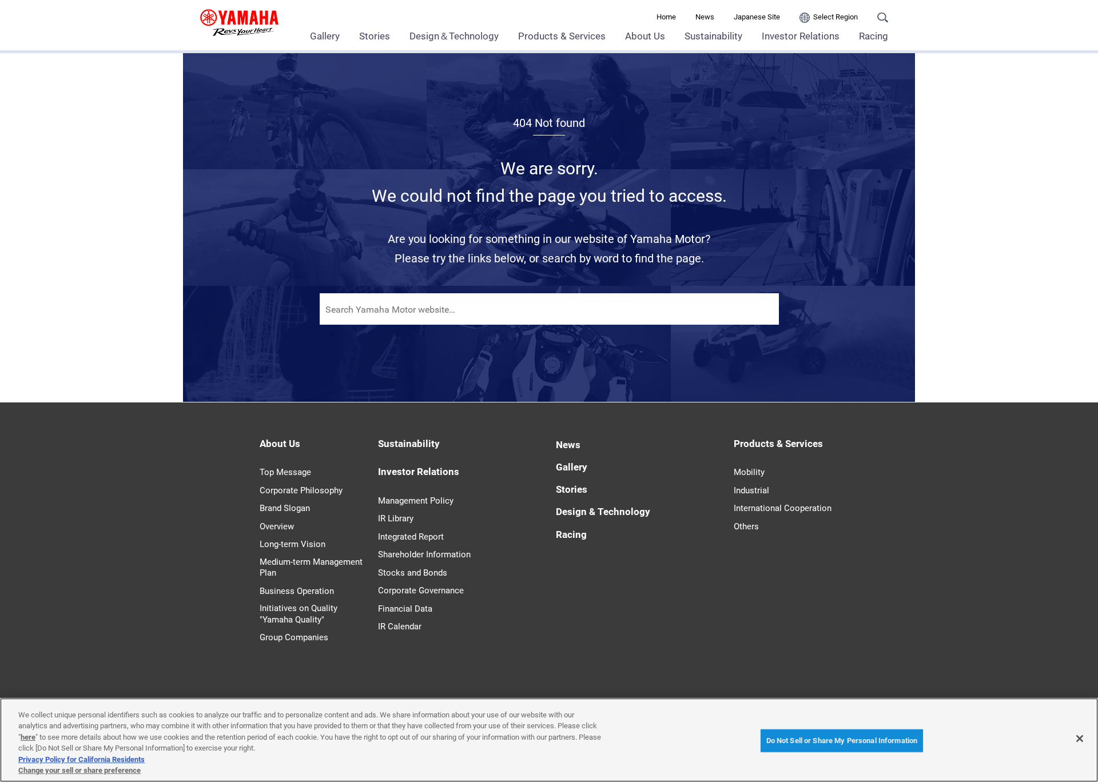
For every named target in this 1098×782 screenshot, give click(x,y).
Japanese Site (757, 17)
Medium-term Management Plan (311, 567)
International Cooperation (783, 508)
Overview (277, 526)
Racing (873, 36)
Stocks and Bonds (412, 573)
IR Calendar (399, 626)
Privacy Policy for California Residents (81, 759)
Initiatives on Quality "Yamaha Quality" (298, 614)
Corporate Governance (421, 590)
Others (746, 526)
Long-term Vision (292, 544)
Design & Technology (603, 511)
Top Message (285, 472)
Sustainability (713, 36)
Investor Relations (801, 36)
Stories (374, 36)
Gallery (325, 36)
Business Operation (297, 591)
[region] (549, 740)
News (704, 17)
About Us (645, 36)
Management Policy (415, 501)
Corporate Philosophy (301, 490)
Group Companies (294, 637)
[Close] (1079, 738)
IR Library (395, 518)
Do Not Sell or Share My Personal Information (842, 740)
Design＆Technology (454, 36)
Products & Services (562, 36)
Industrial (751, 490)
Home (666, 17)
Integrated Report (411, 537)
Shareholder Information (424, 554)
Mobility (749, 472)
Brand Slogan (285, 508)
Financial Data (405, 609)
